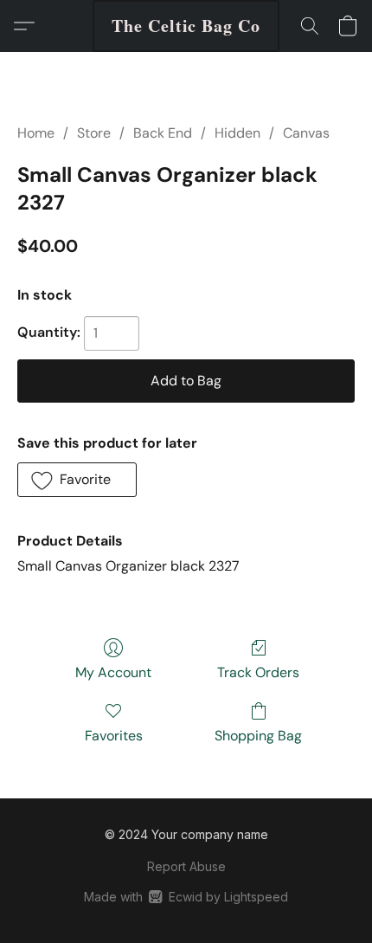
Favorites (114, 736)
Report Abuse (186, 866)
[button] (186, 26)
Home (36, 133)
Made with (185, 896)
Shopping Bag (258, 736)
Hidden (237, 133)
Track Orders (258, 672)
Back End (162, 133)
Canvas (306, 133)
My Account (113, 672)
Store (94, 133)
